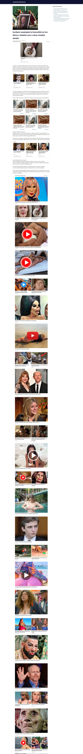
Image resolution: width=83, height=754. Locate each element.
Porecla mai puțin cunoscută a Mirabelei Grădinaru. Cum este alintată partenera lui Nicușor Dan (60, 12)
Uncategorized (23, 40)
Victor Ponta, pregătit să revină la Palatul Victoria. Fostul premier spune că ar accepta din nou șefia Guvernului (61, 16)
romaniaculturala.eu (19, 2)
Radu (19, 40)
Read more (22, 113)
